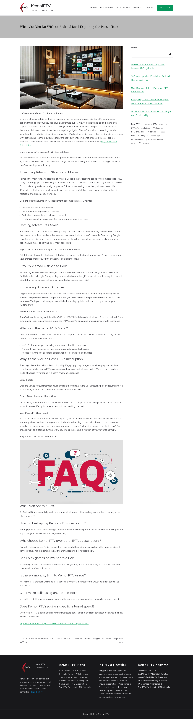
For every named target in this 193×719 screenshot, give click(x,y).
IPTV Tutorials (106, 7)
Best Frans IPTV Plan (147, 671)
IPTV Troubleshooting (139, 139)
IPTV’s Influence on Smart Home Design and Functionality (151, 113)
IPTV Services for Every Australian (152, 681)
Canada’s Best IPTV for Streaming (152, 677)
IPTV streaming (138, 135)
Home (93, 7)
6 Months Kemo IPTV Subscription (74, 674)
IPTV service (150, 132)
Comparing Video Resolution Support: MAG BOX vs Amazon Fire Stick (150, 101)
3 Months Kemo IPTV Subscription (74, 677)
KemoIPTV (41, 6)
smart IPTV (136, 143)
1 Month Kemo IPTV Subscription (73, 681)
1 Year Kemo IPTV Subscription (72, 671)
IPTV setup (162, 132)
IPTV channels (157, 128)
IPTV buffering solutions (140, 128)
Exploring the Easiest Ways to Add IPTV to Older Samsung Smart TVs (54, 623)
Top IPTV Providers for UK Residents (75, 687)
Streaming (145, 143)
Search (134, 48)
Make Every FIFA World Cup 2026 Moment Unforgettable (148, 66)
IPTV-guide (162, 124)
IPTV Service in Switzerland (150, 684)
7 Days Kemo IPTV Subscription (73, 684)
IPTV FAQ (137, 7)
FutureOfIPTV (146, 124)
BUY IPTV (165, 7)
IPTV (155, 124)
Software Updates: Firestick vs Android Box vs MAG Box (150, 78)
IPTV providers (137, 132)
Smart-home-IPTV (155, 139)
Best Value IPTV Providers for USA (153, 674)
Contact (150, 7)
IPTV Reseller (123, 7)
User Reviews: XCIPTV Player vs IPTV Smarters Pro (149, 90)
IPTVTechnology (153, 136)
